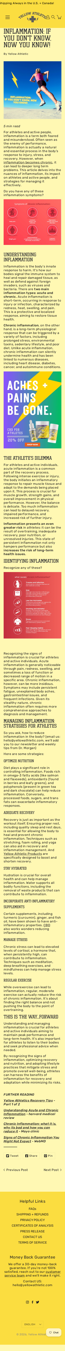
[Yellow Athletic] (32, 17)
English (29, 1324)
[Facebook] (32, 1302)
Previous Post (17, 1170)
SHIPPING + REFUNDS (32, 1214)
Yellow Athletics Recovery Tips (28, 1100)
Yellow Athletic (38, 1334)
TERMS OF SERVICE (32, 1242)
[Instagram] (27, 1302)
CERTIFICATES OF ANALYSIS (32, 1225)
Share (33, 1155)
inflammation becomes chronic (28, 162)
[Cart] (59, 17)
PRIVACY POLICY (32, 1220)
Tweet (14, 1155)
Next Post (51, 1170)
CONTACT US (32, 1237)
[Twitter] (37, 1302)
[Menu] (8, 17)
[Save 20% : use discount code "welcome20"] (32, 409)
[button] (53, 17)
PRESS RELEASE (32, 1231)
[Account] (48, 17)
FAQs (32, 1209)
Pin (50, 1155)
